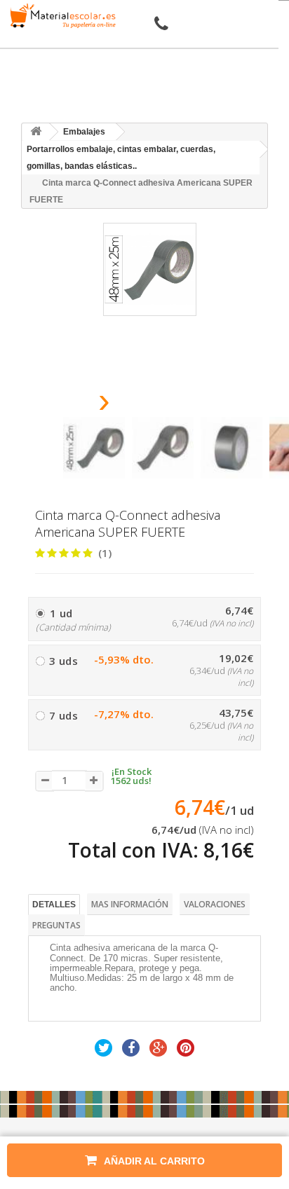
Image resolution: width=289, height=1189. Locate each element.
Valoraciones (215, 904)
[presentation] (68, 404)
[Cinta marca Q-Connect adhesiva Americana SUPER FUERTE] (94, 447)
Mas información (129, 904)
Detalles (54, 904)
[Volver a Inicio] (35, 132)
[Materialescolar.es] (60, 16)
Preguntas (56, 925)
